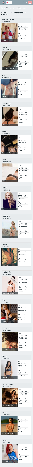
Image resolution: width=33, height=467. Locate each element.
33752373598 (6, 414)
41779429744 (7, 330)
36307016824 (7, 386)
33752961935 (6, 302)
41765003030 (7, 162)
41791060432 (7, 49)
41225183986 (7, 443)
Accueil (3, 8)
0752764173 (5, 246)
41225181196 (6, 190)
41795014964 (6, 358)
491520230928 (6, 78)
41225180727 (7, 106)
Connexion (27, 2)
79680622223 (6, 134)
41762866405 (6, 21)
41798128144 (7, 218)
